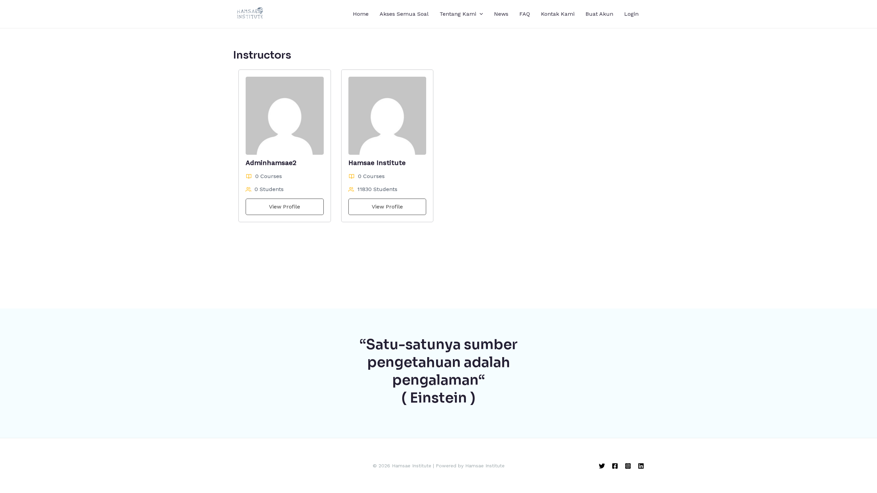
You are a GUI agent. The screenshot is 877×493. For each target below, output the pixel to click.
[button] (479, 14)
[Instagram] (628, 466)
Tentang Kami (458, 14)
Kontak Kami (558, 14)
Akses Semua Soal (404, 14)
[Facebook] (615, 466)
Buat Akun (599, 14)
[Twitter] (602, 466)
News (501, 14)
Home (361, 14)
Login (631, 14)
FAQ (524, 14)
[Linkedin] (641, 466)
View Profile (284, 206)
